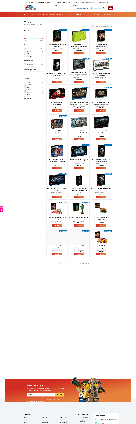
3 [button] (65, 263)
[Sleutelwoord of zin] (25, 74)
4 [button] (68, 263)
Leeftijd (40, 14)
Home (26, 14)
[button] (44, 8)
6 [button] (73, 263)
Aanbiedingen (50, 14)
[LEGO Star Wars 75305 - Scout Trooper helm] (57, 65)
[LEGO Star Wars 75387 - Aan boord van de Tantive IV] (79, 122)
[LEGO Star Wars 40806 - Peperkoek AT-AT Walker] (57, 151)
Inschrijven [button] (59, 394)
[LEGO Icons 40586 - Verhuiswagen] (57, 93)
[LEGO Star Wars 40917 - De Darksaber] (101, 122)
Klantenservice (106, 14)
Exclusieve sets (61, 14)
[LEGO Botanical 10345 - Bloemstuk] (101, 208)
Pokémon (78, 14)
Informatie (96, 14)
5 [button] (70, 263)
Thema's (33, 14)
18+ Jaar (39, 25)
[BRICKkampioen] (32, 8)
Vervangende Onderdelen (82, 420)
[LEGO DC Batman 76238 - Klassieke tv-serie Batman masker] (79, 179)
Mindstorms (63, 417)
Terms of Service (36, 401)
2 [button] (62, 263)
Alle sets (70, 14)
